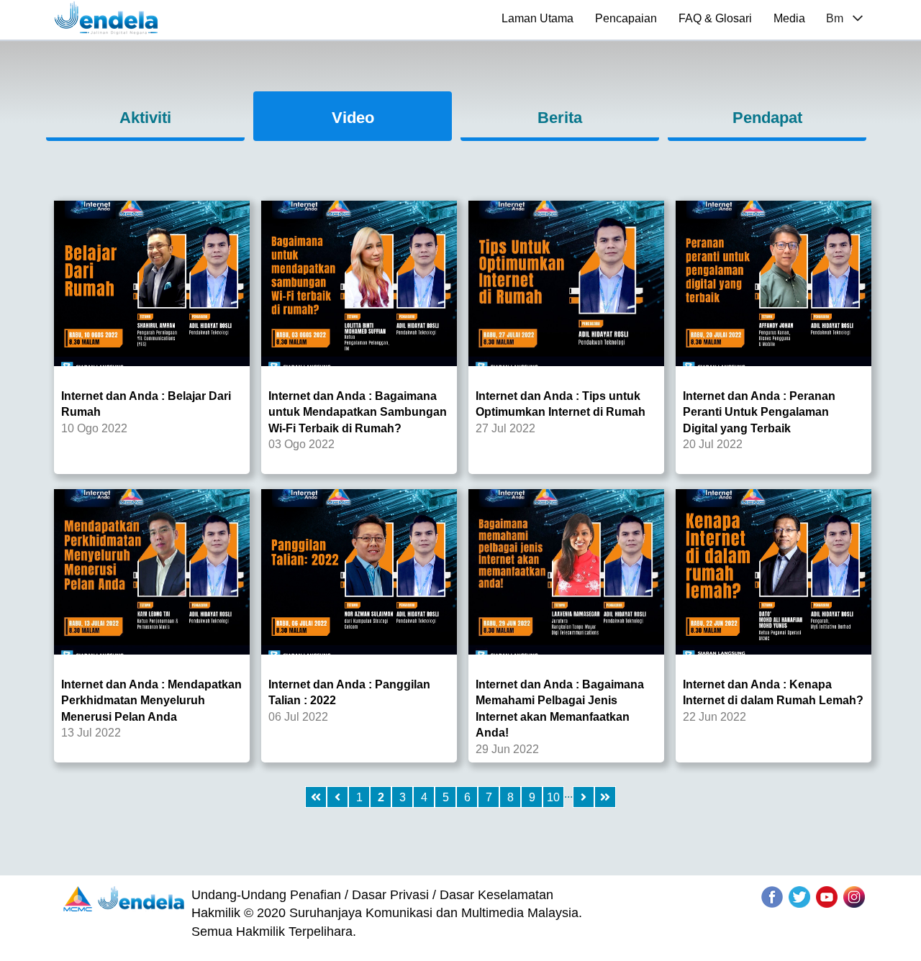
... (568, 794)
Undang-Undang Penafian (266, 895)
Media (789, 18)
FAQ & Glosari (715, 18)
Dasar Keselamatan (496, 895)
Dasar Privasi (390, 895)
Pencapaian (626, 18)
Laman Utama (537, 18)
